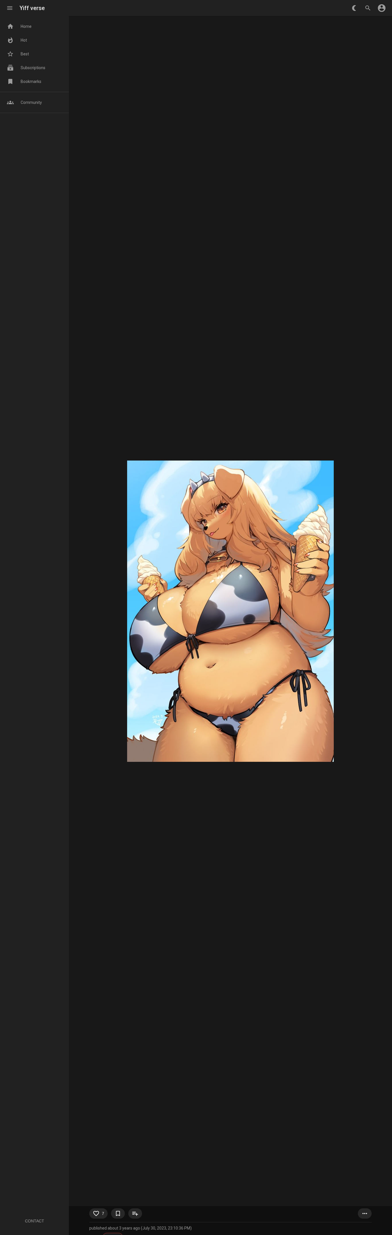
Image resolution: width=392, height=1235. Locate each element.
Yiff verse (32, 8)
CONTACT (34, 1221)
